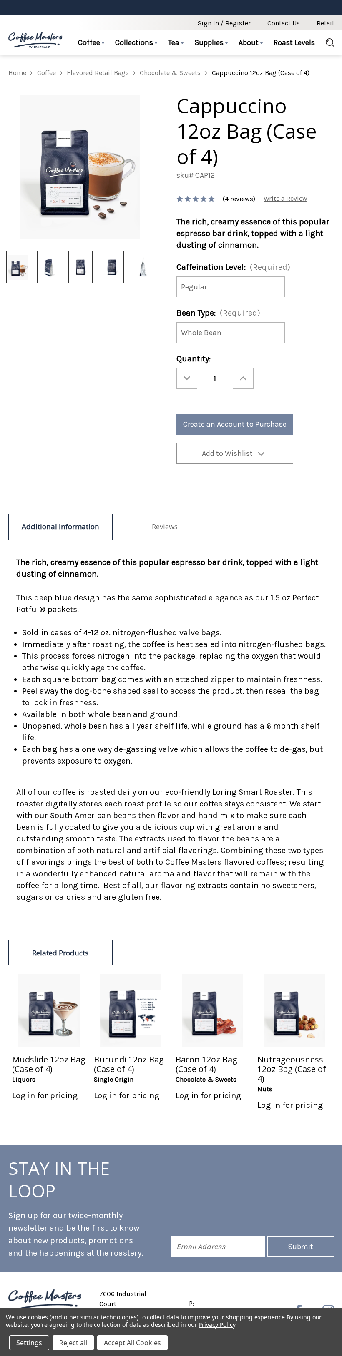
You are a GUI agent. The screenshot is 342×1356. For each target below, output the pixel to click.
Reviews (165, 526)
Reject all (73, 1342)
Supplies (209, 42)
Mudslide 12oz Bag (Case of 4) (49, 1064)
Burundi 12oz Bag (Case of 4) (129, 1064)
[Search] (327, 42)
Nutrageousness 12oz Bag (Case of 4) (291, 1069)
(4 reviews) (240, 199)
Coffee (90, 42)
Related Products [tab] (60, 953)
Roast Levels (294, 42)
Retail (325, 23)
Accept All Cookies (132, 1342)
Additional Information (60, 526)
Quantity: (193, 358)
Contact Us (283, 23)
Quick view (49, 1010)
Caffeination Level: (233, 267)
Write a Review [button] (285, 198)
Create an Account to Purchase (235, 424)
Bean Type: (218, 313)
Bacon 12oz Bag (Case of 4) (206, 1064)
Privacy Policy (217, 1325)
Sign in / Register (224, 23)
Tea (174, 42)
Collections (135, 42)
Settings (29, 1342)
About (249, 42)
